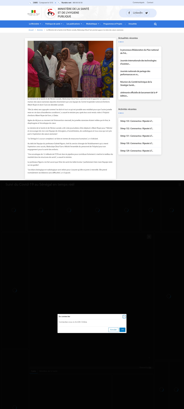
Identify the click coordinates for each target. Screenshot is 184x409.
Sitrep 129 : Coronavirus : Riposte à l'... (136, 151)
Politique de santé (52, 24)
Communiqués (138, 3)
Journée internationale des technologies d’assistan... (138, 62)
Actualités (133, 24)
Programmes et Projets (112, 24)
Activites (40, 30)
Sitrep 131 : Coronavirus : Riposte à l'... (136, 136)
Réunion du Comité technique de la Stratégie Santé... (136, 83)
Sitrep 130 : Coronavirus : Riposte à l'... (136, 143)
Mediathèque (91, 24)
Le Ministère (34, 24)
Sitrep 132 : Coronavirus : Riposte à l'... (136, 129)
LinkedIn (138, 13)
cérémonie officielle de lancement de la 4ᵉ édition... (139, 94)
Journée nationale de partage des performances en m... (135, 73)
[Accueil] (33, 13)
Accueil (31, 30)
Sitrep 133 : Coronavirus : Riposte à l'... (136, 121)
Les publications (73, 24)
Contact (150, 3)
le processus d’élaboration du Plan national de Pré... (139, 51)
